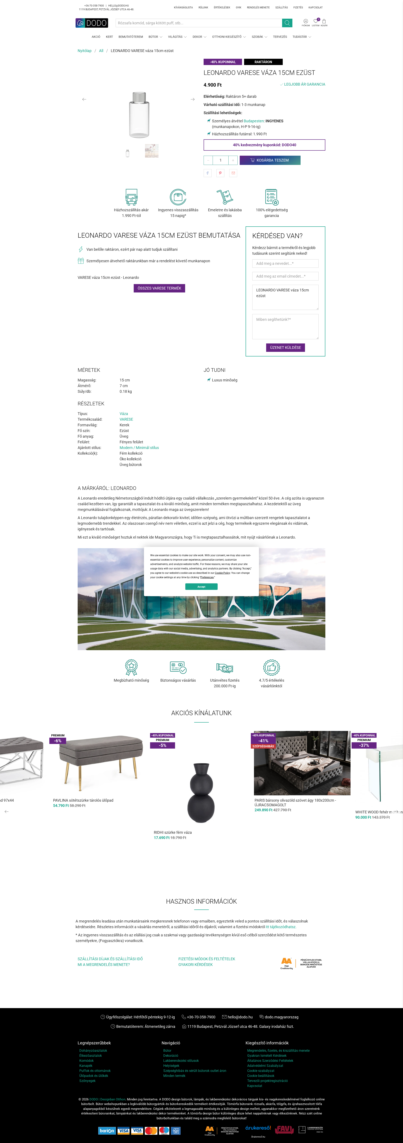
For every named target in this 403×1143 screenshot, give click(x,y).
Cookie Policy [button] (222, 573)
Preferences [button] (207, 577)
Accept (201, 586)
